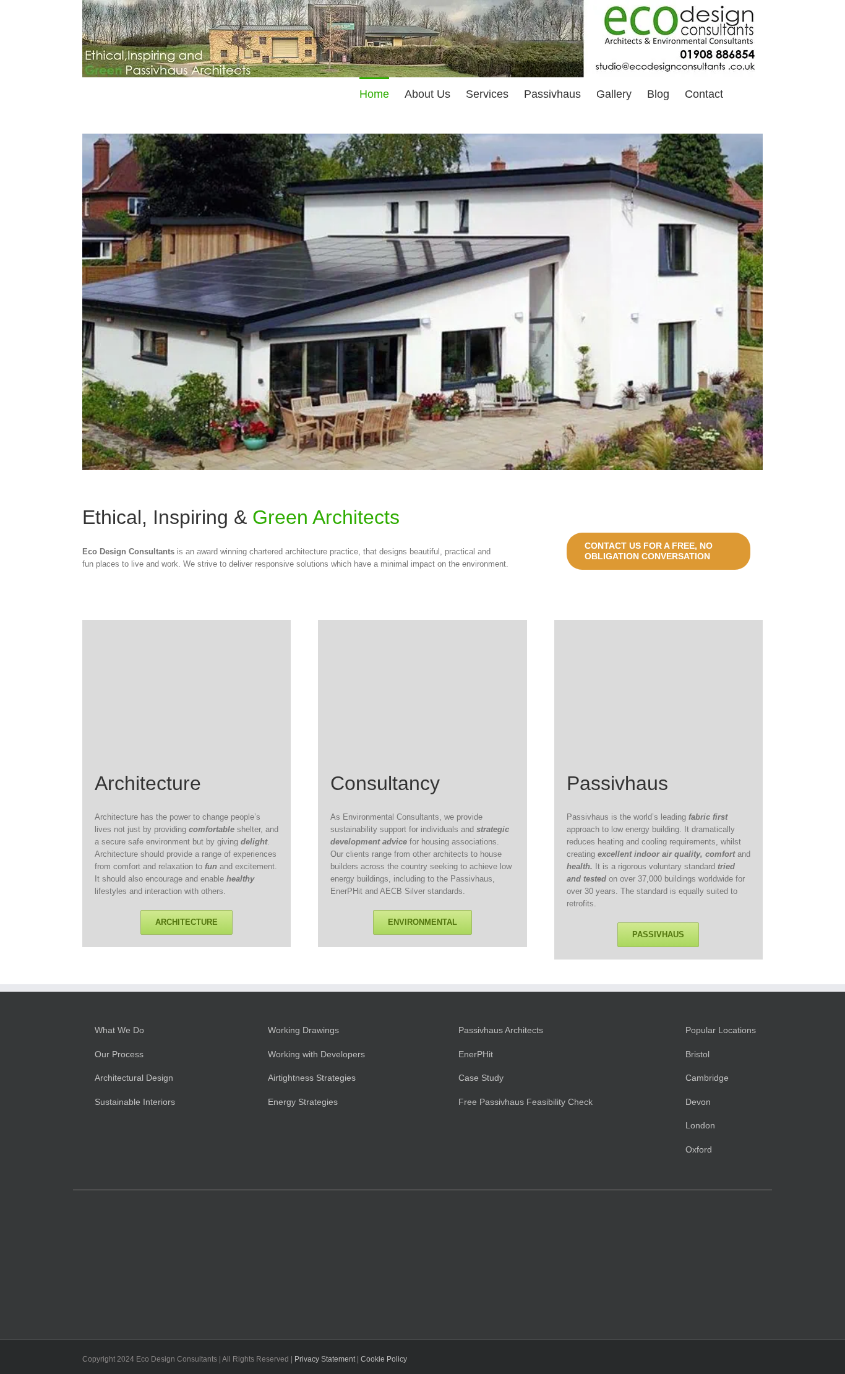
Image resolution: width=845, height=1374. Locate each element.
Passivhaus (617, 783)
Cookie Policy (384, 1359)
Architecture (148, 783)
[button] (743, 93)
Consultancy (385, 783)
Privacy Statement (324, 1359)
